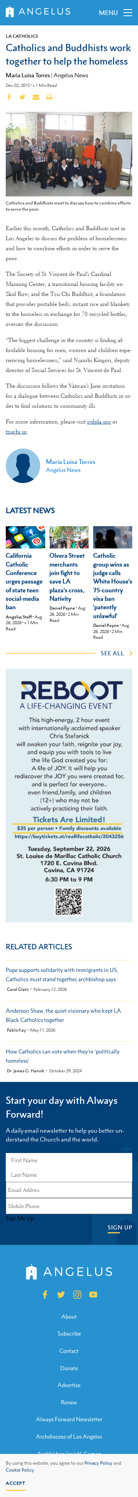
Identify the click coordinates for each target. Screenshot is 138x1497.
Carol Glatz (18, 989)
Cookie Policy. (20, 1470)
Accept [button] (15, 1483)
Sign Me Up (20, 1218)
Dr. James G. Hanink (25, 1071)
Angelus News (71, 75)
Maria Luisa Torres (28, 74)
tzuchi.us (16, 431)
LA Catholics (22, 36)
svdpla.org (99, 421)
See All (112, 653)
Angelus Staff (19, 617)
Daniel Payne (62, 608)
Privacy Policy (98, 1463)
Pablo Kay (16, 1030)
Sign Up (120, 1227)
